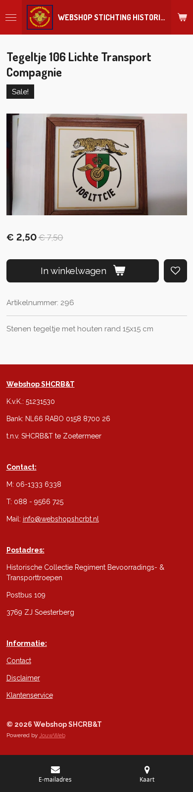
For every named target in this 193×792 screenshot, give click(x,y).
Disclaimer (23, 678)
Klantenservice (29, 695)
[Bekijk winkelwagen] (182, 17)
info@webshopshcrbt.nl (61, 519)
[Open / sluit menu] (11, 17)
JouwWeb (52, 735)
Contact (18, 661)
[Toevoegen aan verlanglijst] (175, 270)
